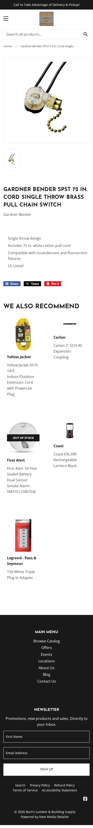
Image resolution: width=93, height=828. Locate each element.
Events (46, 654)
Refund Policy (64, 785)
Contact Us (46, 681)
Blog (46, 674)
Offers (46, 647)
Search (20, 785)
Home (7, 46)
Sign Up (46, 769)
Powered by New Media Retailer (45, 817)
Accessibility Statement (59, 790)
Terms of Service (25, 790)
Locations (46, 661)
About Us (46, 667)
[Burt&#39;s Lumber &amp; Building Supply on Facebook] (85, 799)
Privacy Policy (40, 785)
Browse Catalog (46, 641)
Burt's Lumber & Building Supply (50, 812)
